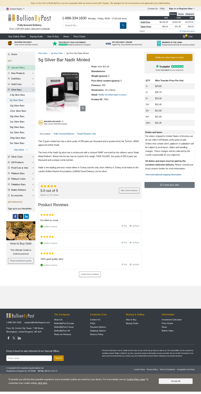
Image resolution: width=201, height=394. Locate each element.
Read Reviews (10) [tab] (86, 133)
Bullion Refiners (18, 190)
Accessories (17, 195)
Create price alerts (188, 31)
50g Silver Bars (17, 127)
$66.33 (165, 26)
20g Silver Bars (17, 116)
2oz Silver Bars (17, 132)
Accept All (175, 381)
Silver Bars (43, 53)
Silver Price (146, 26)
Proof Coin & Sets (19, 167)
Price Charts (167, 323)
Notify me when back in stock (112, 94)
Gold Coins (16, 84)
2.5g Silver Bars (17, 95)
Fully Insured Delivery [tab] (64, 133)
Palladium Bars (18, 184)
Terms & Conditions (167, 370)
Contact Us (95, 319)
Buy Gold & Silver (17, 36)
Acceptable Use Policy (186, 370)
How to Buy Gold (20, 243)
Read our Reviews (62, 334)
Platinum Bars (18, 173)
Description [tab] (45, 133)
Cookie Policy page (136, 379)
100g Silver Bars (18, 138)
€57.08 (178, 26)
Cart (189, 36)
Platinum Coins (18, 179)
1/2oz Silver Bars (18, 111)
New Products (18, 73)
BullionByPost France (64, 327)
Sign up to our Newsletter (20, 208)
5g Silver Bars (57, 53)
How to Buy (131, 319)
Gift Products (17, 162)
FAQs (162, 8)
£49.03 (190, 26)
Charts (79, 36)
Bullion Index (167, 330)
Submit (58, 358)
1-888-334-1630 (13, 322)
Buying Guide (36, 36)
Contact (153, 8)
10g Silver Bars (17, 105)
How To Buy (53, 36)
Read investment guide (20, 260)
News (66, 36)
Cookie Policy (139, 370)
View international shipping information (163, 174)
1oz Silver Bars (17, 121)
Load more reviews (90, 274)
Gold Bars (16, 78)
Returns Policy (96, 334)
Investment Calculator (172, 319)
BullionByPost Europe (64, 323)
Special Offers (18, 67)
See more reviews (129, 190)
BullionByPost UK (62, 330)
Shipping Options (98, 330)
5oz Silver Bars (17, 143)
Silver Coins (17, 156)
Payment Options (98, 327)
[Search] (123, 25)
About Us (58, 319)
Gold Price (145, 22)
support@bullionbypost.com (37, 322)
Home (14, 54)
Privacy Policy (152, 370)
